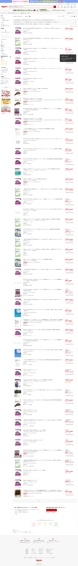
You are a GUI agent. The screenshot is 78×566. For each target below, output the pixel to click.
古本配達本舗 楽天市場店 (28, 285)
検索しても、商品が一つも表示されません (21, 512)
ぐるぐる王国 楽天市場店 (28, 414)
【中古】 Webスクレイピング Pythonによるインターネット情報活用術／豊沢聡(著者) (42, 229)
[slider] (10, 32)
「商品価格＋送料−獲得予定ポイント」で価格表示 (20, 16)
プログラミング (30, 532)
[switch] (10, 56)
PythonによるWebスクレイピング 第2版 (33, 118)
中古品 (2, 42)
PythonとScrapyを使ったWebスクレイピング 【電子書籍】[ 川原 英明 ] (37, 379)
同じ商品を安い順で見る (69, 52)
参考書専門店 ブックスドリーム (29, 104)
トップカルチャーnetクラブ (28, 375)
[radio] (1, 17)
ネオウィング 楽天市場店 (28, 364)
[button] (74, 4)
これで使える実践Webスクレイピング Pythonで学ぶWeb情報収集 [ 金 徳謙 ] (38, 128)
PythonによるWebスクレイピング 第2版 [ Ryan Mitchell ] (34, 178)
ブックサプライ (26, 84)
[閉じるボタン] (76, 20)
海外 (4, 45)
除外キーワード (3, 83)
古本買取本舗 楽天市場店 (28, 345)
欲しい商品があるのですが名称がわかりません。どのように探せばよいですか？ (27, 509)
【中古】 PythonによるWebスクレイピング (34, 440)
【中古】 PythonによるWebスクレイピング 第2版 (35, 430)
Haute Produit (26, 444)
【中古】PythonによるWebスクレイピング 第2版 (35, 470)
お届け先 (2, 46)
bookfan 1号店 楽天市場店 (28, 194)
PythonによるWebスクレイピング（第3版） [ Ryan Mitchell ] (35, 88)
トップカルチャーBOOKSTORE (29, 466)
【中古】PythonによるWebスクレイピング (34, 78)
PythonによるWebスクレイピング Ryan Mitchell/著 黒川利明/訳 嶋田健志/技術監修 (41, 329)
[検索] (55, 7)
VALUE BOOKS (26, 54)
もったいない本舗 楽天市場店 (28, 114)
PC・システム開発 (24, 531)
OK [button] (74, 58)
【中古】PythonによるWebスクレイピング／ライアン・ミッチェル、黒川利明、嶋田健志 (43, 148)
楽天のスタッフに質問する (51, 510)
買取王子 (25, 153)
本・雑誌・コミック (16, 531)
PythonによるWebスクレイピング (30, 369)
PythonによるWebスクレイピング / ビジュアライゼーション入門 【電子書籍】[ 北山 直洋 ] (41, 168)
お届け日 (2, 50)
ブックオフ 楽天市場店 (27, 163)
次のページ (49, 500)
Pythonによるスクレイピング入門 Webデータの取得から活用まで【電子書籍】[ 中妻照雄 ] (41, 219)
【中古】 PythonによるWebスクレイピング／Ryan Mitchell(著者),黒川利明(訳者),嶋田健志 (44, 158)
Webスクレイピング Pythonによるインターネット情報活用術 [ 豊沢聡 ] (37, 259)
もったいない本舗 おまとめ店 (28, 295)
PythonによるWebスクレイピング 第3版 (33, 98)
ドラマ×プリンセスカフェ (28, 335)
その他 (29, 531)
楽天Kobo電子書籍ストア (28, 174)
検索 (6, 36)
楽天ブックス (26, 94)
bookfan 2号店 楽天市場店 (28, 44)
